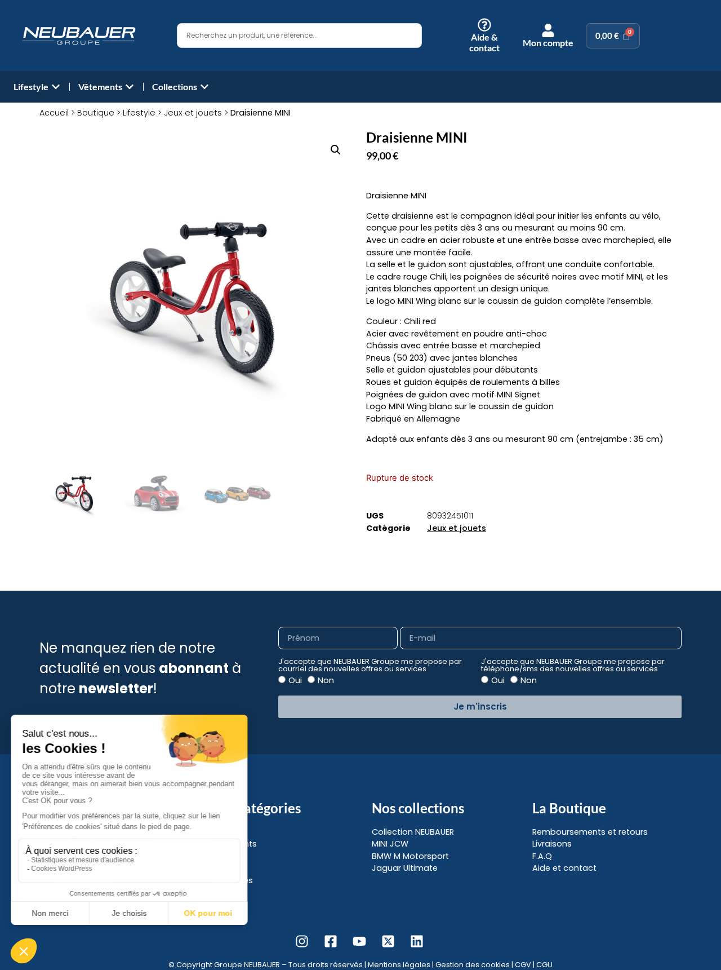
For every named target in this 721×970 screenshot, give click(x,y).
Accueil (54, 112)
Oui (295, 680)
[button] (336, 150)
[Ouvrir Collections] (204, 87)
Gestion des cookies (472, 964)
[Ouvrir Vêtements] (129, 87)
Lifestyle (139, 112)
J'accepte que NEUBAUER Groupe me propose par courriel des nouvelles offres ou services (370, 665)
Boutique (95, 112)
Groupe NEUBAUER (247, 964)
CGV (523, 964)
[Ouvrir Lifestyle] (55, 87)
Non (326, 680)
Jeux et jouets (193, 112)
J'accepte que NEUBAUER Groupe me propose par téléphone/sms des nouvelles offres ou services (573, 665)
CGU (544, 964)
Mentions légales (399, 964)
